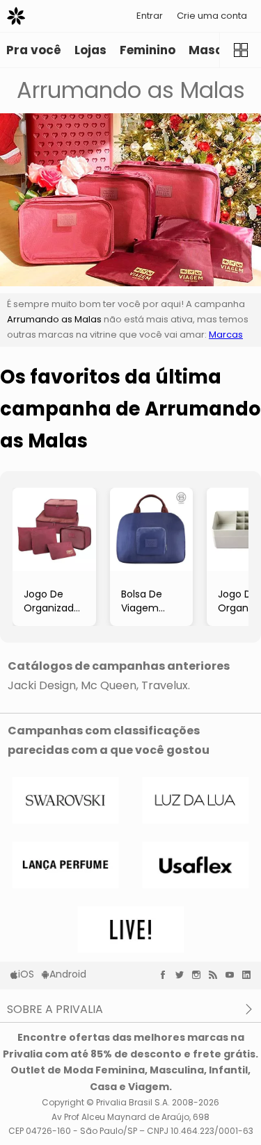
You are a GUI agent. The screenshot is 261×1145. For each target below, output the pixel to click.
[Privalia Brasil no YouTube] (233, 974)
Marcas (226, 334)
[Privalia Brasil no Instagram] (199, 974)
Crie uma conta (212, 15)
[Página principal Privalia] (16, 16)
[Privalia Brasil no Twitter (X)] (183, 974)
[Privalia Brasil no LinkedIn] (250, 974)
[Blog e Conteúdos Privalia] (216, 974)
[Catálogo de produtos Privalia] (240, 50)
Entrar (149, 15)
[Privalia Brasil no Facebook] (166, 974)
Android (67, 974)
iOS (26, 974)
